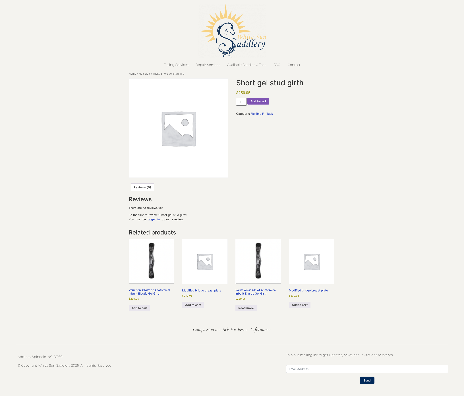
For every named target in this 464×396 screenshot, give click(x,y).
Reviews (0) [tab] (142, 187)
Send (367, 380)
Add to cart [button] (139, 308)
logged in (153, 219)
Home (132, 73)
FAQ (277, 65)
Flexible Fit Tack (149, 73)
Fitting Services (176, 65)
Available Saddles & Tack (246, 65)
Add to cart (258, 101)
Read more (246, 308)
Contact (294, 65)
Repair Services (208, 65)
